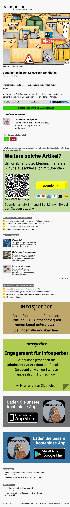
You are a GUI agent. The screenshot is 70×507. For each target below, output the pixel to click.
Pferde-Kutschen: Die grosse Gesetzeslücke (21, 226)
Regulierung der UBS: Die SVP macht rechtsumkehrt (24, 224)
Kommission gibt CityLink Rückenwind (18, 488)
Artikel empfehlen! (12, 102)
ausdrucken (35, 102)
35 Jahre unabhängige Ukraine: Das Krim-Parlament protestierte (28, 221)
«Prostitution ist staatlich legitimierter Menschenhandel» (25, 472)
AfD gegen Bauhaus (12, 297)
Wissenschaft (17, 240)
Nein (13, 139)
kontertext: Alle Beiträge (21, 266)
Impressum (66, 503)
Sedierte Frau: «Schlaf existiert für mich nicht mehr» (23, 477)
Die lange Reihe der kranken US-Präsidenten (21, 229)
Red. (5, 76)
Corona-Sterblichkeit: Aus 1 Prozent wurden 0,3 (22, 289)
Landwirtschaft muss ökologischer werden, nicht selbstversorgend (29, 294)
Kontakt (50, 503)
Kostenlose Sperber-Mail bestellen (36, 108)
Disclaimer (57, 503)
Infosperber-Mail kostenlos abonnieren (33, 503)
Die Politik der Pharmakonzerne (24, 252)
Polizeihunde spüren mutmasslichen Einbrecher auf (23, 493)
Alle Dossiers (63, 279)
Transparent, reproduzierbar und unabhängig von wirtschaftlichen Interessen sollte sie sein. (24, 245)
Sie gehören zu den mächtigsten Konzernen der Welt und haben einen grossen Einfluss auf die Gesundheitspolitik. (24, 258)
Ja (6, 139)
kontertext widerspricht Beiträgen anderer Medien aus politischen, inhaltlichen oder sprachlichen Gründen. (23, 272)
